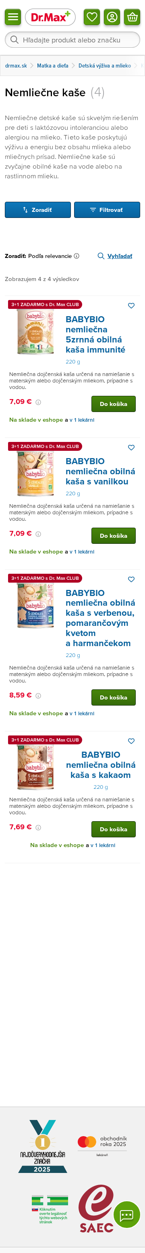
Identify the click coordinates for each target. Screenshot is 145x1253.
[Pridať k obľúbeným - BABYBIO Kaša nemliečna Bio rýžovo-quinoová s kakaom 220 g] (131, 741)
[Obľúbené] (92, 17)
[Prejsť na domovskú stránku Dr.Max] (50, 16)
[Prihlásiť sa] (112, 17)
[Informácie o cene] (38, 402)
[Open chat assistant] (127, 1214)
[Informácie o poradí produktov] (78, 255)
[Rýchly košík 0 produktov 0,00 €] (132, 17)
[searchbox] (72, 40)
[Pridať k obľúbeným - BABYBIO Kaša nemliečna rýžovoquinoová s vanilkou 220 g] (131, 448)
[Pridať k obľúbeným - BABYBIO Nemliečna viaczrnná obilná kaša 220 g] (131, 306)
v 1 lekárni (82, 420)
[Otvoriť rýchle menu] (13, 17)
